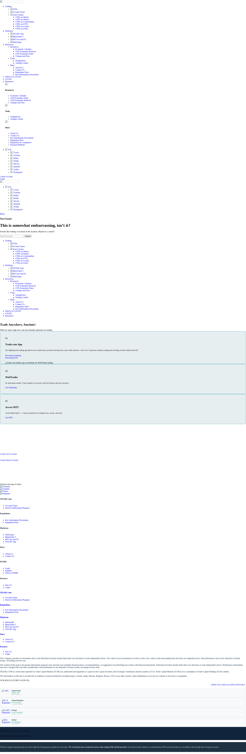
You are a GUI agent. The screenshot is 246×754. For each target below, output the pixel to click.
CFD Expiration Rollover (25, 51)
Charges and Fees (22, 56)
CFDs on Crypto (22, 26)
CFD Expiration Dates (24, 54)
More (12, 65)
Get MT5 (9, 417)
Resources (14, 47)
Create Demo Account (9, 460)
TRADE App (18, 34)
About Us (19, 68)
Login (2, 179)
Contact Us (19, 70)
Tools (12, 58)
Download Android (13, 355)
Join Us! (8, 585)
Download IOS (11, 358)
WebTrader (17, 42)
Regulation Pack (22, 72)
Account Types (19, 12)
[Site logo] (11, 2)
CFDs (15, 9)
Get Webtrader (11, 387)
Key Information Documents (27, 74)
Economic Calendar (23, 49)
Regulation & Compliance (20, 142)
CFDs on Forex (21, 29)
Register (8, 571)
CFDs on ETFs (21, 24)
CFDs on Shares (22, 17)
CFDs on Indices (22, 19)
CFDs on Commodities (24, 22)
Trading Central (21, 63)
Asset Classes (18, 15)
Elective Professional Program (17, 508)
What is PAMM (11, 573)
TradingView (20, 61)
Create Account (6, 176)
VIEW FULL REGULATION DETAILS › (228, 685)
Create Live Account (8, 454)
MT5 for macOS (19, 39)
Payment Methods (17, 145)
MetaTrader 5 (18, 37)
